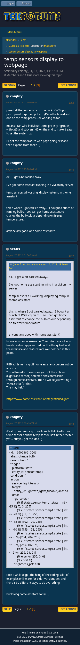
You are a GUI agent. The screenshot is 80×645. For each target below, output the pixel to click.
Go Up (7, 609)
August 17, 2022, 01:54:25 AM (21, 255)
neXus (15, 249)
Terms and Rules (37, 632)
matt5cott (49, 46)
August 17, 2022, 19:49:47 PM (21, 423)
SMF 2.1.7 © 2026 (26, 637)
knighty (16, 96)
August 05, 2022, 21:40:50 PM (21, 102)
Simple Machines (44, 637)
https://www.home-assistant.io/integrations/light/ (37, 399)
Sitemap (59, 637)
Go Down (9, 85)
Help (24, 632)
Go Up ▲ (54, 632)
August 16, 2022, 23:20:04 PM (21, 169)
